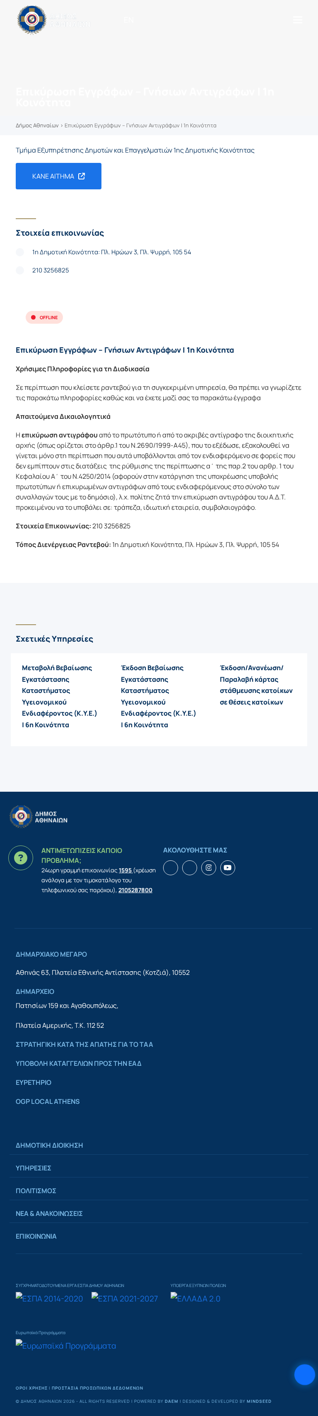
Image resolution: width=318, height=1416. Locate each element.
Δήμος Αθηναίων (37, 125)
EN (129, 19)
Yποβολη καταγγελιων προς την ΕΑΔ (79, 1063)
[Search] (143, 19)
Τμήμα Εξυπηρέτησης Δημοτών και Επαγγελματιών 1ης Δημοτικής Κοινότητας (135, 150)
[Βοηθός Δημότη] (305, 1375)
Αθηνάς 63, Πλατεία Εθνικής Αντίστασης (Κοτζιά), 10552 (103, 972)
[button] (297, 19)
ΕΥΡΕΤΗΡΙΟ (33, 1082)
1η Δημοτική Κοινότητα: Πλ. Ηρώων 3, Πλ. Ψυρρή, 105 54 (111, 252)
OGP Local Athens (48, 1101)
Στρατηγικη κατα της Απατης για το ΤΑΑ (84, 1044)
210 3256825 (50, 270)
